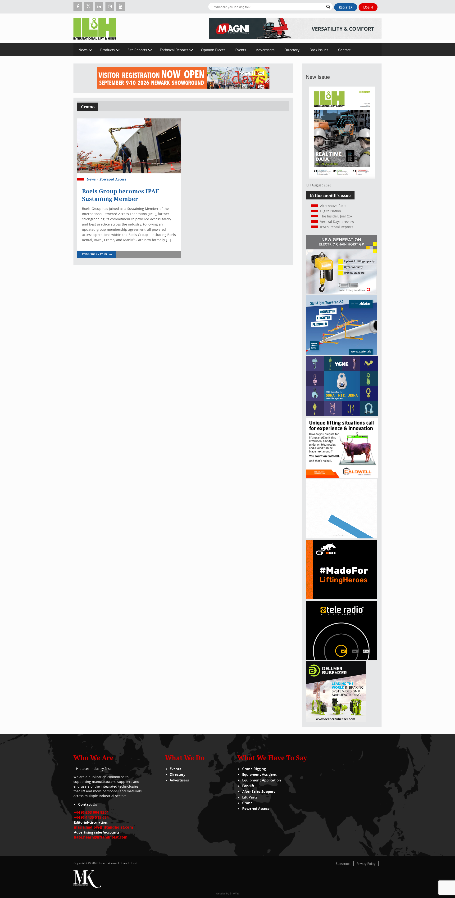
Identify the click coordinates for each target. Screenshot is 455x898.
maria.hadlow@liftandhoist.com (103, 827)
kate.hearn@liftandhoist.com (100, 837)
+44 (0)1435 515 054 (91, 817)
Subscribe (343, 864)
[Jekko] (341, 598)
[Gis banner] (341, 292)
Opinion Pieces (213, 49)
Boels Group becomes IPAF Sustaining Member (120, 195)
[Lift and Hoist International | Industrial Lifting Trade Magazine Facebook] (77, 6)
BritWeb (235, 893)
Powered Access (113, 179)
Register (345, 7)
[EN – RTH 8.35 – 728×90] (295, 28)
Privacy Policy (366, 864)
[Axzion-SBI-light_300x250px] (341, 353)
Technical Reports (174, 49)
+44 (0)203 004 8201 (91, 812)
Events (240, 49)
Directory (292, 49)
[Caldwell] (342, 476)
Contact (344, 49)
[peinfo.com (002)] (341, 537)
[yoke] (342, 415)
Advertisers (265, 49)
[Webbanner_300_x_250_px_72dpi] (341, 658)
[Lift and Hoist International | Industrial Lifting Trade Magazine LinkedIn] (99, 6)
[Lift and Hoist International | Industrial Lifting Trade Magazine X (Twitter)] (88, 6)
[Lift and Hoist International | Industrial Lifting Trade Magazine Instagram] (109, 6)
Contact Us (87, 804)
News (82, 49)
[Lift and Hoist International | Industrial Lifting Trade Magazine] (96, 28)
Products (107, 49)
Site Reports (137, 49)
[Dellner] (336, 720)
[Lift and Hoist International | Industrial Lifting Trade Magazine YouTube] (120, 6)
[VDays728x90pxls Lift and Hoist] (183, 78)
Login (368, 7)
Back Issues (318, 49)
